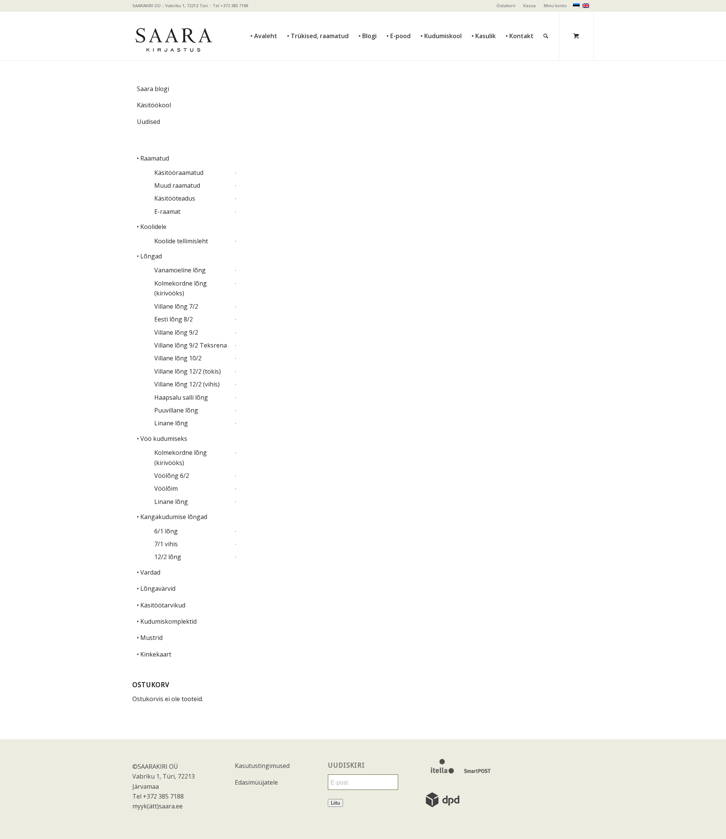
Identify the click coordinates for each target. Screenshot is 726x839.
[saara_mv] (173, 35)
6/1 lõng (166, 531)
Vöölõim (166, 488)
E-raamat (167, 211)
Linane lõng (171, 423)
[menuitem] (506, 6)
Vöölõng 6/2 (171, 475)
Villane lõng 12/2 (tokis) (187, 371)
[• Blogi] (368, 19)
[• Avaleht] (263, 19)
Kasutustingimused (262, 766)
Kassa (529, 5)
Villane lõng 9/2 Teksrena (190, 345)
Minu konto (555, 5)
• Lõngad (149, 256)
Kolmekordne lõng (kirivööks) (180, 288)
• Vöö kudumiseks (162, 438)
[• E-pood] (399, 19)
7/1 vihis (166, 544)
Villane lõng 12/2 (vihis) (187, 384)
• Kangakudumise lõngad (172, 517)
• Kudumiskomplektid (167, 621)
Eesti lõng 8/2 (173, 319)
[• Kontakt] (519, 19)
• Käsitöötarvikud (161, 605)
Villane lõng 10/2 (178, 358)
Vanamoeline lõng (180, 270)
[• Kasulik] (484, 19)
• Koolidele (151, 226)
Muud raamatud (177, 185)
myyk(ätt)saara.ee (157, 806)
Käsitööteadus (174, 198)
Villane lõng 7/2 (176, 306)
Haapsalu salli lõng (181, 397)
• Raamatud (153, 158)
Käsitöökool (154, 105)
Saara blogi (153, 89)
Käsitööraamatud (178, 172)
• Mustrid (150, 637)
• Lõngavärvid (156, 588)
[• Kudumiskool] (441, 19)
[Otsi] (545, 19)
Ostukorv (505, 5)
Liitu (335, 803)
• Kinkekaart (154, 654)
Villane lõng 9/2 (176, 332)
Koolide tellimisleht (181, 241)
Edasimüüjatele (256, 782)
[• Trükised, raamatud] (318, 19)
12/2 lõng (167, 557)
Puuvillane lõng (176, 410)
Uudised (148, 121)
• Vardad (148, 572)
